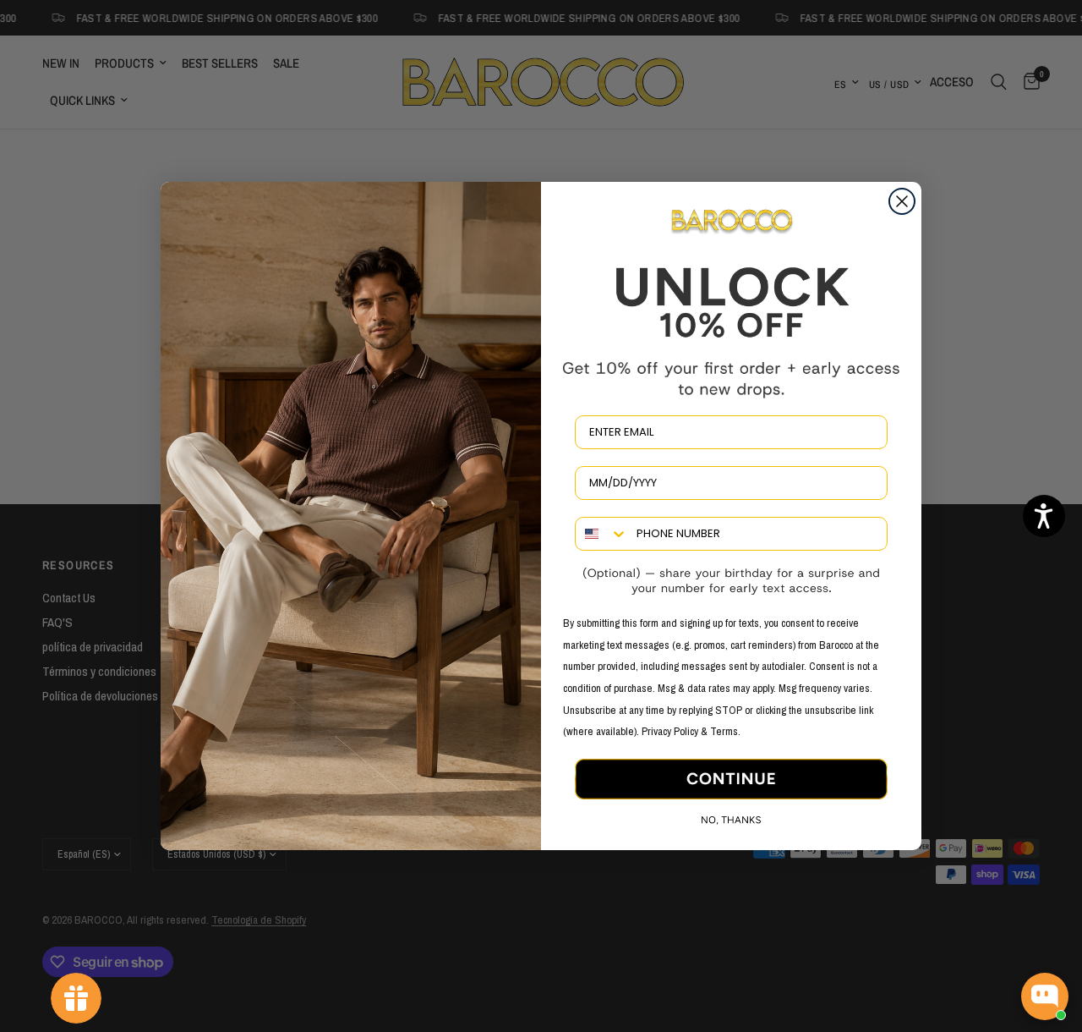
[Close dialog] (902, 201)
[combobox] (602, 534)
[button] (1044, 516)
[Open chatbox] (1044, 996)
